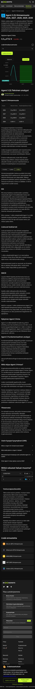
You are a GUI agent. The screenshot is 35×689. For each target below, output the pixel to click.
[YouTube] (7, 587)
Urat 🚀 (5, 648)
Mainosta (5, 659)
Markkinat (28, 6)
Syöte (2, 6)
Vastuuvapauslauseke (22, 686)
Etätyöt (5, 661)
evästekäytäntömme (9, 676)
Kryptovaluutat (22, 645)
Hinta (2, 11)
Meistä (5, 645)
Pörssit (20, 650)
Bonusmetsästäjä (19, 6)
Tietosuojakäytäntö (10, 686)
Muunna (20, 648)
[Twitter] (4, 587)
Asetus (20, 661)
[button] (17, 446)
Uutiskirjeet (9, 6)
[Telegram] (11, 587)
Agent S (8, 11)
